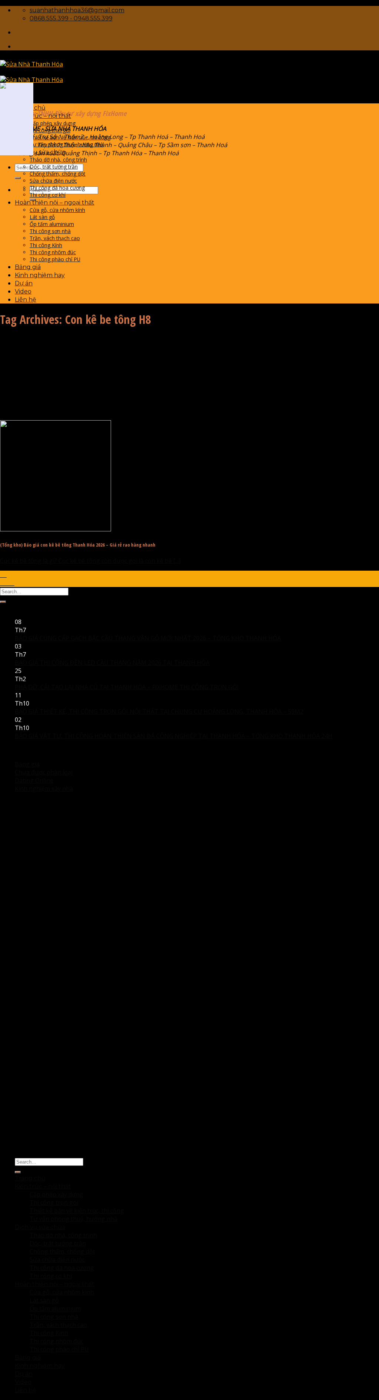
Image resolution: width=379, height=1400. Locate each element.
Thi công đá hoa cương (57, 187)
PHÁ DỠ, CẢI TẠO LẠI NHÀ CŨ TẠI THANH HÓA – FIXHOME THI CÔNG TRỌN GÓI (127, 687)
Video (23, 291)
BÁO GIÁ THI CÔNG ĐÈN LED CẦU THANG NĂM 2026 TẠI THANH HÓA (112, 662)
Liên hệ (25, 299)
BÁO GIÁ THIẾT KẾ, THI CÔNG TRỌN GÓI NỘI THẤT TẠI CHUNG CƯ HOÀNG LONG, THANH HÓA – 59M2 (159, 711)
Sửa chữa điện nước (53, 180)
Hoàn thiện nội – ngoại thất (54, 202)
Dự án (24, 283)
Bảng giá (28, 267)
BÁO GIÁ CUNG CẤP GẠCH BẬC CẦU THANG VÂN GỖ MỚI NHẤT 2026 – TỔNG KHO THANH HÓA (148, 638)
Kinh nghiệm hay (40, 275)
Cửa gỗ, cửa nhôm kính (57, 209)
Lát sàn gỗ (42, 216)
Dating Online (34, 780)
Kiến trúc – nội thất (43, 115)
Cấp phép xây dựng (53, 123)
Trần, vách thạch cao (55, 238)
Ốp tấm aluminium (52, 224)
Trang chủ (30, 1178)
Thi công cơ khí (48, 194)
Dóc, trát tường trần (54, 166)
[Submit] (18, 178)
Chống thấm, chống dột (57, 173)
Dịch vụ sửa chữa (40, 152)
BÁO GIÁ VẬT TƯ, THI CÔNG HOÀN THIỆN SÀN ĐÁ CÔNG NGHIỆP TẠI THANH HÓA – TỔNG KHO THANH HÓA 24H (173, 736)
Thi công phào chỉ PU (55, 259)
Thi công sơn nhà (50, 231)
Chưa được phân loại (44, 772)
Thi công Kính (46, 245)
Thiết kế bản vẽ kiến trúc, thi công (70, 137)
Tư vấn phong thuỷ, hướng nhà (66, 144)
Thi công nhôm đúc (53, 252)
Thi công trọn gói (50, 130)
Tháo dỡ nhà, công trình (58, 159)
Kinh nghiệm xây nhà (44, 788)
